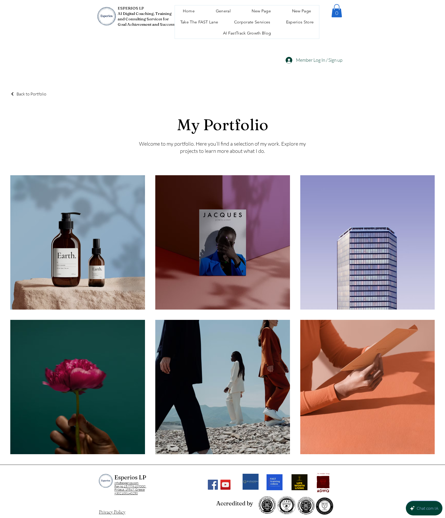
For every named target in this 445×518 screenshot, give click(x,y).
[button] (336, 10)
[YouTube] (225, 485)
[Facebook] (213, 485)
